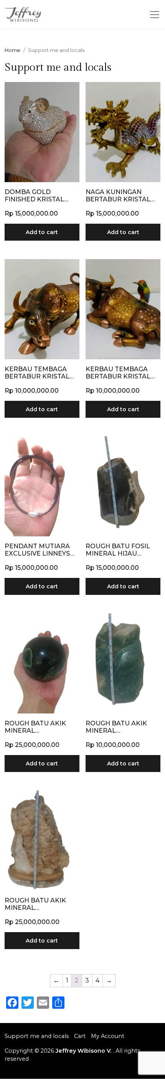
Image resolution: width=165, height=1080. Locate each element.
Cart (80, 1036)
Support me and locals (37, 1036)
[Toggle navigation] (154, 14)
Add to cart (42, 232)
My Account (107, 1036)
